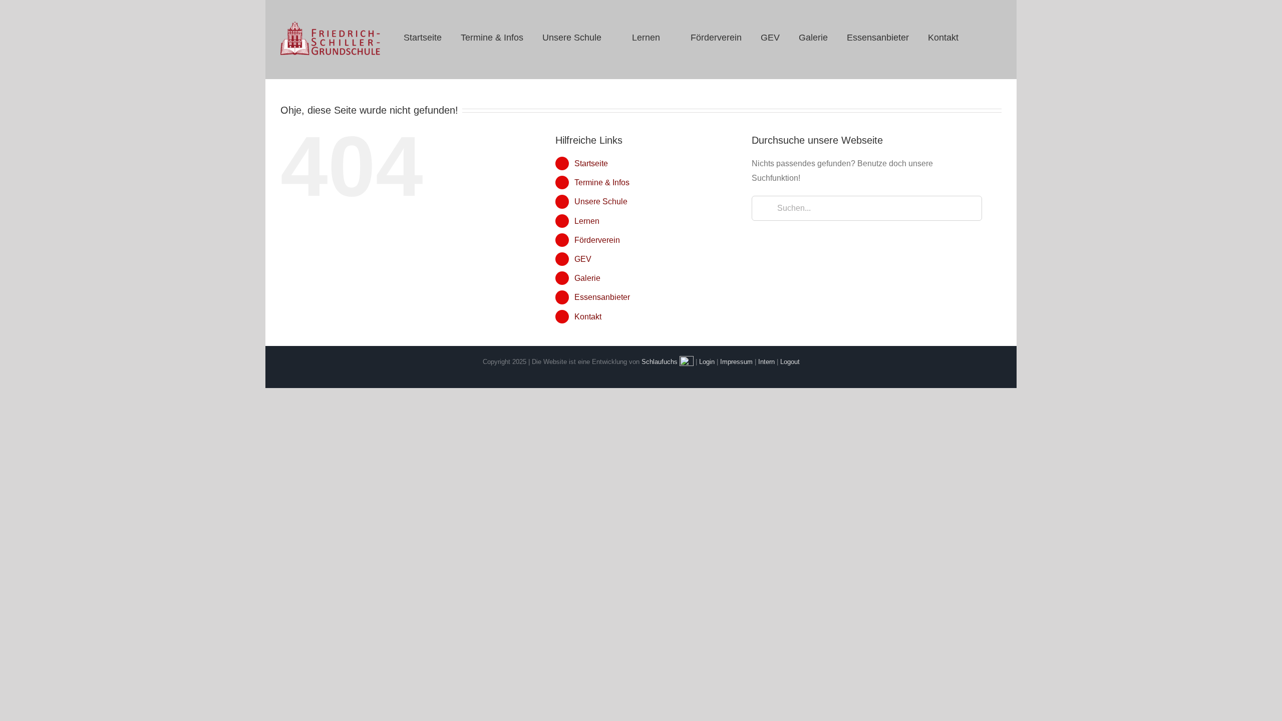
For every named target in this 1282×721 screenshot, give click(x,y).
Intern (766, 362)
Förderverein (597, 240)
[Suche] (981, 37)
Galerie (587, 278)
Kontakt (587, 316)
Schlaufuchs (660, 362)
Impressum (736, 362)
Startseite (591, 163)
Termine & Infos (601, 182)
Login (707, 362)
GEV (582, 259)
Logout (790, 362)
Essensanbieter (602, 297)
